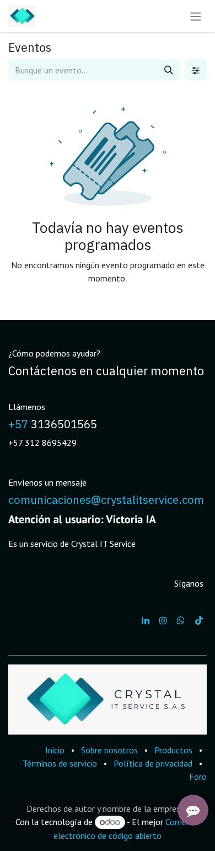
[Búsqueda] (168, 70)
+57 (18, 424)
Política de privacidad (153, 763)
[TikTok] (199, 620)
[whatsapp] (181, 620)
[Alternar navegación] (196, 16)
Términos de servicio (60, 763)
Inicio (54, 750)
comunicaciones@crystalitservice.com (106, 499)
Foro (198, 776)
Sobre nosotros (109, 750)
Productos (173, 750)
